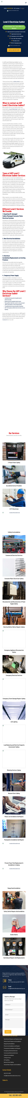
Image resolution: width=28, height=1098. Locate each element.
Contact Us (5, 319)
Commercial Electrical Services (11, 1053)
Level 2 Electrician (13, 109)
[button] (14, 8)
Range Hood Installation (9, 1043)
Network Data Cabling (9, 1062)
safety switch (16, 81)
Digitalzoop (18, 1093)
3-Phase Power (7, 1057)
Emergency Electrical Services (10, 1050)
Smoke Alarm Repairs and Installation (12, 1064)
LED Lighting (6, 1060)
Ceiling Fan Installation (9, 1055)
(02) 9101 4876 (20, 982)
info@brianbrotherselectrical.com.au (16, 988)
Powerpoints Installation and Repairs (12, 1048)
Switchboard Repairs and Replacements (13, 1039)
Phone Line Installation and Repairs (12, 1046)
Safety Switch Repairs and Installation (12, 1041)
